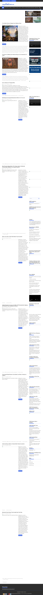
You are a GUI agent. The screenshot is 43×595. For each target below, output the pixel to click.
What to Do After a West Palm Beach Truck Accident (12, 236)
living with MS (3, 49)
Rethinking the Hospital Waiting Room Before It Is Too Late (13, 97)
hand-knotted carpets (15, 77)
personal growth (4, 50)
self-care (9, 51)
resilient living (24, 50)
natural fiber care (20, 78)
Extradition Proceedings (10, 441)
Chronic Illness (8, 46)
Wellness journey (4, 52)
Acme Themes (30, 593)
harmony (8, 47)
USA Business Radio (35, 344)
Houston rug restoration (14, 78)
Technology (14, 7)
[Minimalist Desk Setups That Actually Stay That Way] (10, 515)
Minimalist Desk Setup (15, 578)
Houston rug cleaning (8, 78)
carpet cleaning (23, 76)
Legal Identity (17, 233)
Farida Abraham (7, 77)
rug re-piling (20, 79)
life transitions (25, 48)
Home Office (11, 372)
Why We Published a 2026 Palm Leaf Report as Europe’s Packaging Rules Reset (34, 353)
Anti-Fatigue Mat (8, 372)
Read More (4, 74)
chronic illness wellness (12, 46)
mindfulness (16, 49)
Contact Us (23, 7)
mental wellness (7, 49)
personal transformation (9, 50)
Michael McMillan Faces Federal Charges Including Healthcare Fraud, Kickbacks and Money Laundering (34, 399)
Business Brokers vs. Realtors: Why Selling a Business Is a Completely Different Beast (34, 348)
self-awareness (5, 51)
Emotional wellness (26, 46)
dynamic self (21, 46)
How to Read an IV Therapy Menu (8, 82)
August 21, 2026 (29, 15)
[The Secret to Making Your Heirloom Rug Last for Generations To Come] (10, 58)
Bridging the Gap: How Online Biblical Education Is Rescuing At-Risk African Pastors (34, 373)
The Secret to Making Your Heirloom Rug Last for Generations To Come (14, 55)
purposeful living (14, 50)
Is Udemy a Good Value (32, 279)
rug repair (23, 79)
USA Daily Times (35, 425)
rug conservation (12, 79)
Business (10, 7)
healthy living (10, 47)
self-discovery (11, 51)
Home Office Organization (9, 578)
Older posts (5, 582)
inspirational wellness (18, 48)
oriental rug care (24, 78)
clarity (16, 46)
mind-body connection (12, 49)
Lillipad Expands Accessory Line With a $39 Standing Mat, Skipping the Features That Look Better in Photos (15, 306)
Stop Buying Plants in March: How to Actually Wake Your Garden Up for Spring (34, 286)
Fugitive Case (15, 441)
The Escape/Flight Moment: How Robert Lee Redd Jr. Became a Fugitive (14, 375)
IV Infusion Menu (8, 95)
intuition (23, 48)
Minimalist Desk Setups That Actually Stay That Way (12, 512)
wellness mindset (9, 52)
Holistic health (25, 47)
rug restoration (26, 79)
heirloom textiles (4, 78)
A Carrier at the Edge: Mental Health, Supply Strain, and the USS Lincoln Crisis (34, 444)
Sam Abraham (4, 80)
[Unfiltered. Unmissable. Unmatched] (3, 7)
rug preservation (16, 79)
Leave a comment (22, 52)
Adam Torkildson (10, 84)
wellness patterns (13, 52)
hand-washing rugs (25, 77)
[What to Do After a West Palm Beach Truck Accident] (10, 239)
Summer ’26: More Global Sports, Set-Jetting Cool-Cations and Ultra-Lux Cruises (34, 433)
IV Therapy (11, 95)
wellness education (25, 51)
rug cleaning (8, 79)
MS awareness (20, 49)
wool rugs (19, 80)
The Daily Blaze (34, 437)
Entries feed (31, 462)
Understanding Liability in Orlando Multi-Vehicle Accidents (13, 443)
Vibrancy (20, 51)
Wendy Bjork (9, 24)
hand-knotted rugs (20, 77)
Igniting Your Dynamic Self (9, 48)
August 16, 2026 (37, 15)
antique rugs (19, 76)
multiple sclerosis (24, 49)
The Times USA (34, 396)
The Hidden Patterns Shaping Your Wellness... (29, 13)
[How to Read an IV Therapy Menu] (7, 85)
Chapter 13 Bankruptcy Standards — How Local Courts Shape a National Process (34, 337)
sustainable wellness (16, 51)
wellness (22, 51)
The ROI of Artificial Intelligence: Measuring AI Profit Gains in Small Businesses (34, 428)
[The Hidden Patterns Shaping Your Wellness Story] (10, 26)
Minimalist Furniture (20, 578)
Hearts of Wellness (15, 47)
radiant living (18, 50)
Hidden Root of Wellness (20, 47)
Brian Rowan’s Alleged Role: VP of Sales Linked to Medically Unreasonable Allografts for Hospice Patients (13, 167)
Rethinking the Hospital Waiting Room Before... (37, 20)
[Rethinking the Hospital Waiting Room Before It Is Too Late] (10, 100)
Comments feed (31, 463)
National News (6, 7)
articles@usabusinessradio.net (36, 221)
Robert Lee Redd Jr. (19, 441)
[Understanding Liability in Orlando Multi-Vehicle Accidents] (10, 446)
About (20, 7)
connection (18, 46)
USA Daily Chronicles (36, 386)
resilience (21, 50)
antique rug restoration (15, 76)
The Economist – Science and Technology (34, 408)
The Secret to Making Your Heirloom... (28, 20)
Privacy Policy (37, 7)
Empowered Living (4, 47)
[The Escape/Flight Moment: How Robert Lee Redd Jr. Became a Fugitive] (10, 378)
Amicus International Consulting (11, 233)
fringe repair (11, 77)
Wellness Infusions (15, 95)
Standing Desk (15, 372)
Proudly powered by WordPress (16, 593)
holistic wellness (4, 48)
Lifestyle (17, 7)
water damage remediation (14, 80)
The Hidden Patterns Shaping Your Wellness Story (11, 23)
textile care (9, 80)
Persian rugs (5, 79)
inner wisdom (14, 48)
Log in (30, 460)
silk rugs (7, 80)
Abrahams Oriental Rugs (9, 76)
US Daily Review (35, 365)
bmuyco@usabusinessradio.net (35, 223)
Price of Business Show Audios (29, 7)
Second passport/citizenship (22, 233)
